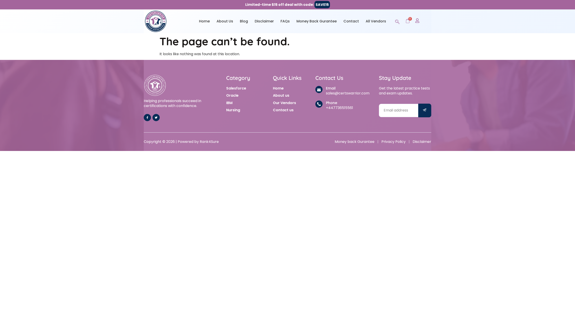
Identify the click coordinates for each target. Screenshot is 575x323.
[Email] (319, 89)
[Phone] (319, 104)
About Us (225, 21)
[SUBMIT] (424, 110)
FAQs (285, 21)
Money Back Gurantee (316, 21)
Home (204, 21)
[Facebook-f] (147, 117)
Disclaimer (264, 21)
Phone (331, 102)
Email (331, 88)
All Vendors (376, 21)
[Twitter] (156, 117)
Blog (244, 21)
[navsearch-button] (397, 21)
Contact (351, 21)
